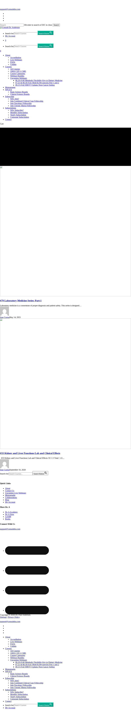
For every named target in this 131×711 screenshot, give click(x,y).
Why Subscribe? (17, 692)
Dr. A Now (9, 514)
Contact (8, 701)
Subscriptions (10, 690)
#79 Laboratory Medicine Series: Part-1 (21, 300)
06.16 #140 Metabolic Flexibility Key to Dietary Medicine (38, 662)
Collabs (13, 646)
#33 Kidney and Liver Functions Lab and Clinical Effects (30, 453)
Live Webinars (16, 642)
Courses (8, 648)
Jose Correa (4, 317)
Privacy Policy (14, 617)
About (7, 488)
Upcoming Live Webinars (15, 493)
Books (7, 519)
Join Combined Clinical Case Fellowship (26, 683)
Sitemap (3, 617)
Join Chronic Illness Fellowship (23, 687)
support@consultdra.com (10, 9)
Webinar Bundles (17, 658)
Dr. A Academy (11, 512)
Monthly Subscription (19, 694)
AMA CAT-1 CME (18, 653)
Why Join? (14, 681)
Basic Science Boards (19, 674)
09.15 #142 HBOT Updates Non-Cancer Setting (35, 667)
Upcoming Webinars (18, 660)
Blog (7, 500)
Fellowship (9, 678)
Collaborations (11, 497)
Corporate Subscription (19, 699)
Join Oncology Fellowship (21, 685)
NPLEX (8, 671)
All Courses (15, 651)
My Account (10, 502)
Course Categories (17, 655)
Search (56, 25)
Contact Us (9, 491)
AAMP (8, 517)
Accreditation (15, 639)
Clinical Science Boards (20, 676)
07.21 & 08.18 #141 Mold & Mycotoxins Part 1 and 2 (37, 664)
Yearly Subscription (18, 697)
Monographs (10, 495)
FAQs (12, 644)
